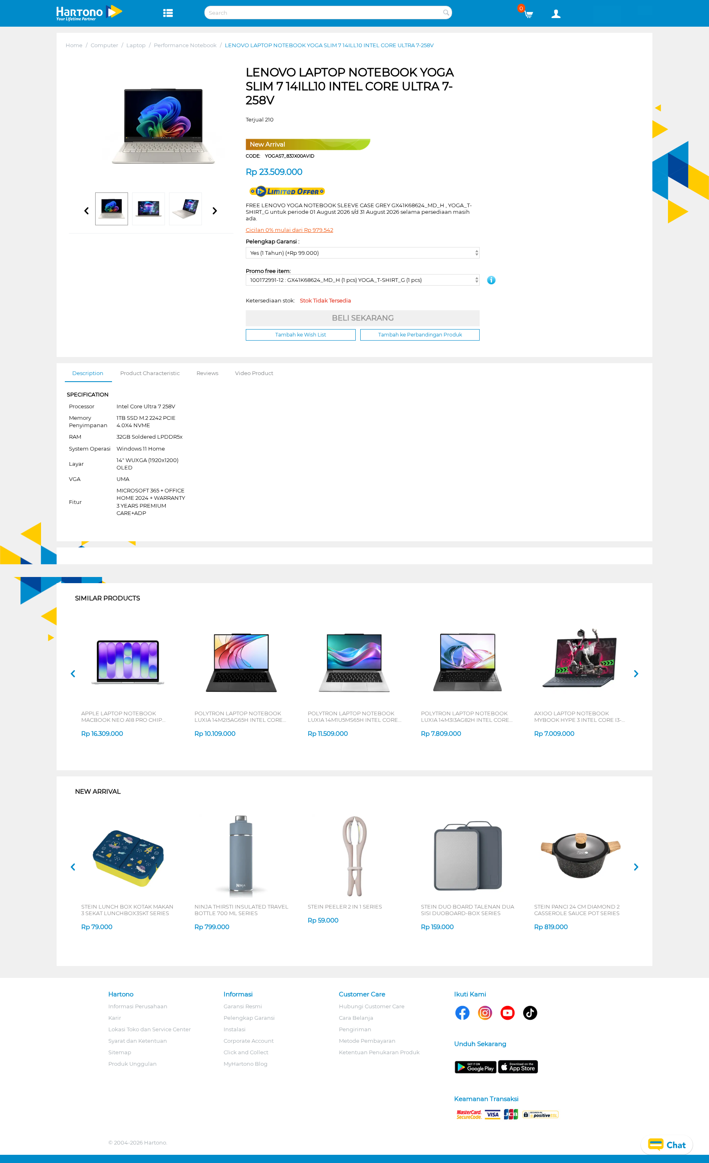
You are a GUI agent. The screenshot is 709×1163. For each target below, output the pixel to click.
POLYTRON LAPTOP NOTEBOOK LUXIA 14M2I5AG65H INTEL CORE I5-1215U (238, 716)
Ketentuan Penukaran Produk (379, 1052)
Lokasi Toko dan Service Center (149, 1029)
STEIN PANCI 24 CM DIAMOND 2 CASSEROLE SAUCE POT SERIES (577, 909)
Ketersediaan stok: (298, 300)
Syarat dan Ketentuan (137, 1040)
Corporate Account (249, 1040)
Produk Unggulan (132, 1063)
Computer (104, 45)
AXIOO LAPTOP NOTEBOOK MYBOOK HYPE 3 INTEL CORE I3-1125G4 (578, 716)
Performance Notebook (185, 45)
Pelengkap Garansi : (273, 241)
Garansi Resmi (243, 1006)
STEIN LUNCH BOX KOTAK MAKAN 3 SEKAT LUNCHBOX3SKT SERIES (127, 909)
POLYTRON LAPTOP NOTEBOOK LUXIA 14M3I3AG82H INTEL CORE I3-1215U (465, 716)
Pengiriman (355, 1029)
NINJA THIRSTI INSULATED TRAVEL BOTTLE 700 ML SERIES (241, 909)
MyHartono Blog (246, 1063)
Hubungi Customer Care (372, 1006)
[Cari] (446, 13)
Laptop (136, 45)
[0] (532, 12)
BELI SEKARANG (363, 318)
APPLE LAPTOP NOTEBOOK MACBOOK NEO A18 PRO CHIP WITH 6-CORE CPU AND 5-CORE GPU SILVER (124, 716)
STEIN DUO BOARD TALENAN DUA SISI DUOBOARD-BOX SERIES (467, 909)
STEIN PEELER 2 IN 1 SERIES (345, 906)
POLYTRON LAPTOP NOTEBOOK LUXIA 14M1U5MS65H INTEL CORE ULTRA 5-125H (353, 716)
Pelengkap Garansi (249, 1017)
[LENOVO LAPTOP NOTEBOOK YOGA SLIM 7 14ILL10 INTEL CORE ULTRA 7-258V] (163, 126)
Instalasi (235, 1029)
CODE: (280, 156)
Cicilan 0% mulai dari (289, 230)
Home (74, 45)
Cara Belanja (356, 1017)
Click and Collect (246, 1052)
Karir (114, 1017)
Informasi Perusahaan (137, 1006)
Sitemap (119, 1052)
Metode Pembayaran (367, 1040)
